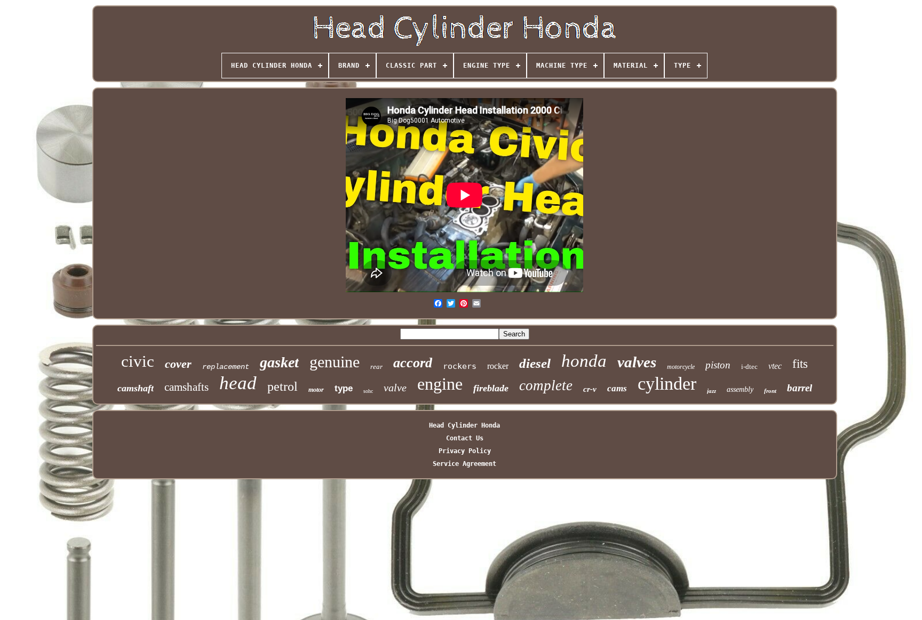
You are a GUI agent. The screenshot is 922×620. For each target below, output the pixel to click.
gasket (279, 362)
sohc (368, 391)
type (344, 388)
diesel (535, 363)
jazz (711, 391)
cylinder (667, 383)
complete (546, 385)
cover (178, 364)
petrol (282, 386)
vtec (775, 366)
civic (137, 361)
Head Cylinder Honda (464, 425)
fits (800, 364)
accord (412, 363)
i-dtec (749, 367)
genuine (334, 362)
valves (636, 362)
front (770, 391)
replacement (225, 367)
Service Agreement (464, 464)
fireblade (490, 388)
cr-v (590, 389)
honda (584, 361)
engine (440, 383)
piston (717, 365)
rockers (459, 366)
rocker (497, 366)
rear (376, 367)
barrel (799, 387)
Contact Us (464, 438)
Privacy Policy (465, 451)
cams (617, 388)
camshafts (186, 387)
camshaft (135, 388)
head (238, 383)
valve (395, 387)
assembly (740, 389)
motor (316, 389)
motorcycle (681, 367)
